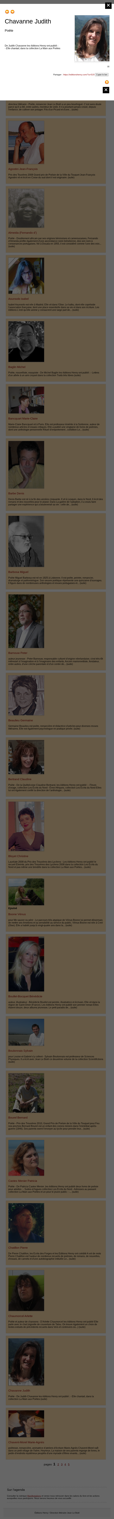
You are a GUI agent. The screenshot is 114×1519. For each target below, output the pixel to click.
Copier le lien (101, 75)
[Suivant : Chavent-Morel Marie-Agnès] (12, 10)
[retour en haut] (106, 81)
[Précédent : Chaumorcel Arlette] (7, 10)
